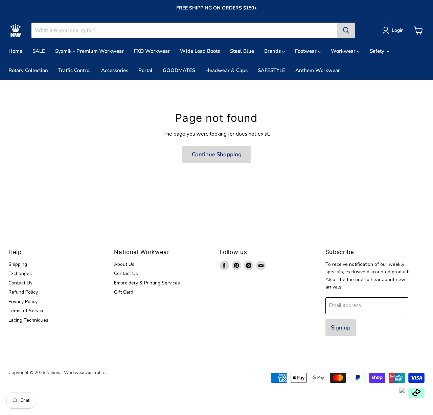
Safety (378, 51)
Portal (145, 70)
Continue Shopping (217, 154)
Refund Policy (23, 292)
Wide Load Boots (200, 51)
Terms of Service (26, 310)
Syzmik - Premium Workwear (89, 51)
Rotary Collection (28, 70)
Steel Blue (242, 51)
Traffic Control (74, 70)
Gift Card (123, 292)
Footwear (306, 51)
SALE (38, 51)
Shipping (17, 264)
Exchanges (20, 273)
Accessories (114, 70)
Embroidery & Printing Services (147, 283)
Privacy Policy (23, 301)
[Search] (346, 30)
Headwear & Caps (226, 70)
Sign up (340, 327)
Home (15, 51)
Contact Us (20, 283)
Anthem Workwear (317, 70)
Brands (273, 51)
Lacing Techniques (28, 320)
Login (398, 30)
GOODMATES (179, 70)
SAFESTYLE (271, 70)
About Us (124, 264)
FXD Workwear (152, 51)
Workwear (344, 51)
